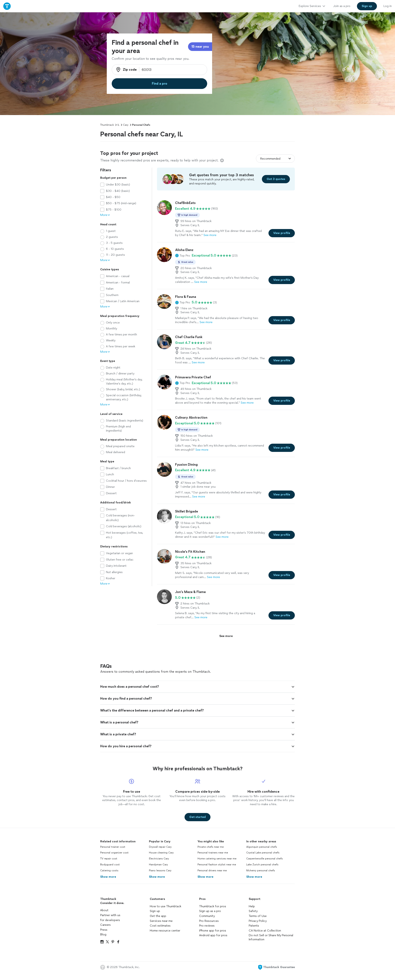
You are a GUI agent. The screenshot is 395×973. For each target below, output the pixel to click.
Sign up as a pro (210, 911)
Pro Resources (209, 921)
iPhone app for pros (212, 930)
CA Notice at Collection (265, 930)
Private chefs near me (211, 846)
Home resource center (165, 930)
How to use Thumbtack (165, 906)
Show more (108, 877)
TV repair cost (108, 858)
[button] (182, 255)
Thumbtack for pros (212, 906)
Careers (105, 925)
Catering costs (109, 870)
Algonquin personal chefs (261, 846)
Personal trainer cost (112, 846)
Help (252, 906)
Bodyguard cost (110, 864)
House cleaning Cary (161, 852)
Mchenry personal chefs (260, 870)
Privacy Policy (258, 921)
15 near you (200, 46)
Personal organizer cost (114, 852)
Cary (125, 124)
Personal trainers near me (213, 852)
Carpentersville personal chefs (264, 858)
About (104, 910)
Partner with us (110, 915)
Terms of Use (258, 916)
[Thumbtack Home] (7, 6)
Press (103, 930)
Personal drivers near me (212, 870)
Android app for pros (213, 935)
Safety (253, 911)
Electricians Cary (159, 858)
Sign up (155, 911)
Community (207, 916)
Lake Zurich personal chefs (262, 864)
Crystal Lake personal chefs (262, 852)
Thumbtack (107, 124)
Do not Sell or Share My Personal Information (271, 937)
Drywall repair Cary (160, 846)
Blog (103, 934)
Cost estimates (160, 925)
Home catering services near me (217, 858)
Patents (254, 925)
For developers (110, 920)
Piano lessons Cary (160, 870)
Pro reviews (207, 925)
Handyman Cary (158, 864)
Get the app (158, 916)
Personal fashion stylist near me (217, 864)
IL (118, 124)
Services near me (161, 921)
